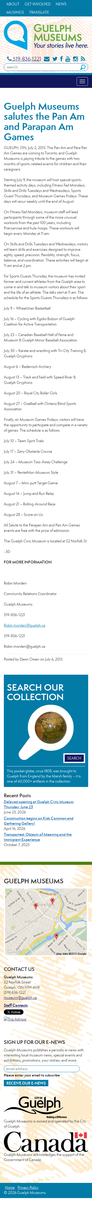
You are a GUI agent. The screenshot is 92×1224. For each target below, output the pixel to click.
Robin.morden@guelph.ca (24, 625)
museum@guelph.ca (20, 997)
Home (10, 1187)
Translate (39, 12)
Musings (15, 12)
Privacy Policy (28, 1187)
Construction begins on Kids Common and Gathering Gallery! (38, 820)
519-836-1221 (26, 58)
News (61, 4)
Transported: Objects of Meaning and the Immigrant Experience (38, 837)
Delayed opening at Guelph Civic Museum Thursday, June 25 (39, 804)
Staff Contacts (16, 1005)
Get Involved (38, 4)
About (12, 4)
